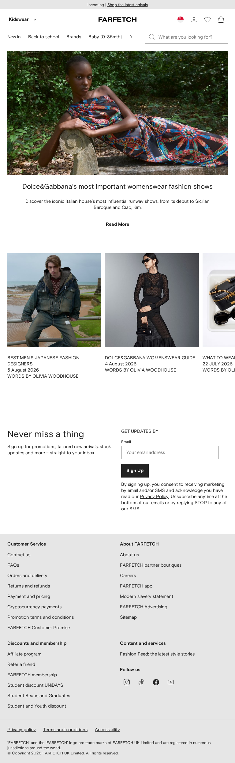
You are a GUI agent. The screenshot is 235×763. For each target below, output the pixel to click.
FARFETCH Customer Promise (38, 627)
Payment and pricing (28, 596)
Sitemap (128, 617)
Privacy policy (21, 729)
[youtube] (170, 682)
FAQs (13, 565)
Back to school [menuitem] (43, 36)
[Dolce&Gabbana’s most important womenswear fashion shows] (117, 113)
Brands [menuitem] (73, 36)
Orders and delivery (27, 575)
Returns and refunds (28, 586)
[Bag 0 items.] (221, 19)
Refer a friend (21, 664)
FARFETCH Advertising (143, 606)
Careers (128, 575)
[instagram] (126, 682)
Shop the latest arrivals (127, 5)
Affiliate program (24, 654)
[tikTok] (141, 682)
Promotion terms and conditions (40, 617)
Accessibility (107, 729)
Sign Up (135, 470)
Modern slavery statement (146, 596)
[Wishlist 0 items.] (207, 19)
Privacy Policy (154, 496)
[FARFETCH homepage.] (117, 19)
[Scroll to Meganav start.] (131, 36)
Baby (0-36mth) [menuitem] (105, 36)
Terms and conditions (65, 729)
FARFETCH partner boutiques (150, 565)
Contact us (18, 554)
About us (129, 554)
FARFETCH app (136, 586)
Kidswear (19, 19)
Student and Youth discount (36, 706)
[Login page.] (194, 19)
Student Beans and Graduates (38, 695)
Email (126, 442)
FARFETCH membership (32, 674)
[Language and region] (180, 19)
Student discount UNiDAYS (35, 685)
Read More (117, 224)
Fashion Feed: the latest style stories (157, 654)
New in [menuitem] (14, 36)
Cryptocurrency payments (34, 606)
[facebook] (156, 682)
